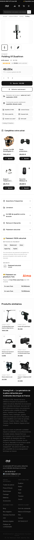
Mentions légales (8, 521)
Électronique (7, 491)
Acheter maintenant (18, 89)
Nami (19, 493)
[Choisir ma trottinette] (15, 6)
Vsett (19, 489)
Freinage (6, 494)
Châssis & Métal (13, 16)
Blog (4, 508)
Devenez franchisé (9, 515)
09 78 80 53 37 (23, 521)
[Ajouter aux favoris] (4, 311)
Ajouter (10, 158)
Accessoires (7, 501)
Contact (20, 518)
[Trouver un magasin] (19, 6)
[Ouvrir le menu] (28, 6)
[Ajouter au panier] (13, 320)
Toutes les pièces (8, 485)
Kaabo (20, 486)
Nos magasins (7, 511)
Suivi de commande (24, 508)
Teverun (20, 496)
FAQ (19, 515)
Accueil (5, 16)
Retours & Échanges (24, 511)
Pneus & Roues (7, 488)
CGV (4, 518)
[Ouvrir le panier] (24, 6)
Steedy (21, 16)
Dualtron (20, 483)
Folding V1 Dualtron (8, 123)
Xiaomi (20, 499)
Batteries (5, 497)
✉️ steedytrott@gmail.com (12, 474)
